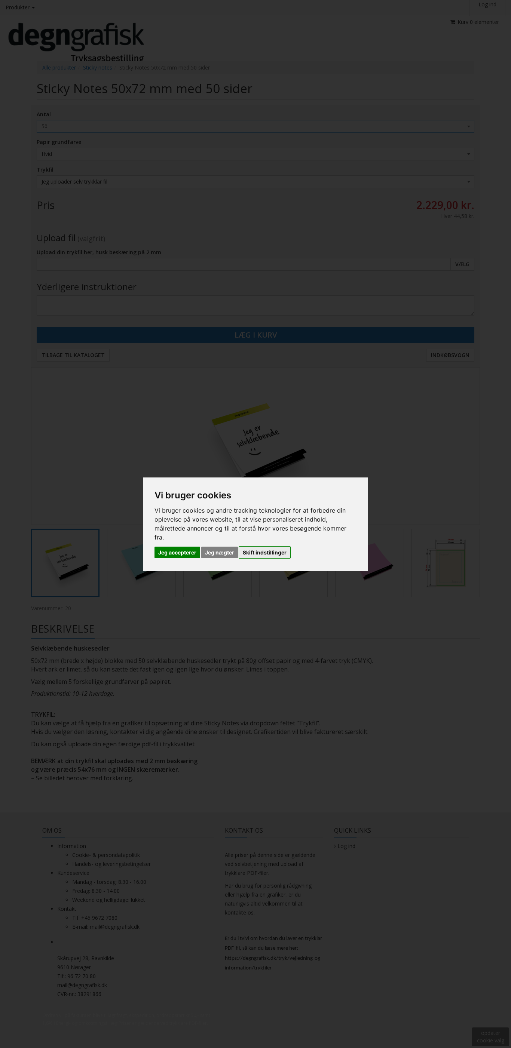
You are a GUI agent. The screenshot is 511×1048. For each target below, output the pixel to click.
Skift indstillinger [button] (265, 552)
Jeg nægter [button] (219, 552)
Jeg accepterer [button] (177, 552)
